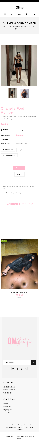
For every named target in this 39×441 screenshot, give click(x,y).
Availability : (6, 143)
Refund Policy (7, 406)
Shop (13, 425)
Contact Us (19, 429)
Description (19, 168)
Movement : (5, 140)
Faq (31, 427)
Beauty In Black (23, 425)
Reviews (19, 174)
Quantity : (5, 130)
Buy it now (22, 150)
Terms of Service (8, 413)
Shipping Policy (8, 410)
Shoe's (20, 427)
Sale (26, 427)
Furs (31, 425)
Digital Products (11, 427)
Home (4, 26)
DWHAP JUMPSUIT (19, 292)
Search (5, 403)
